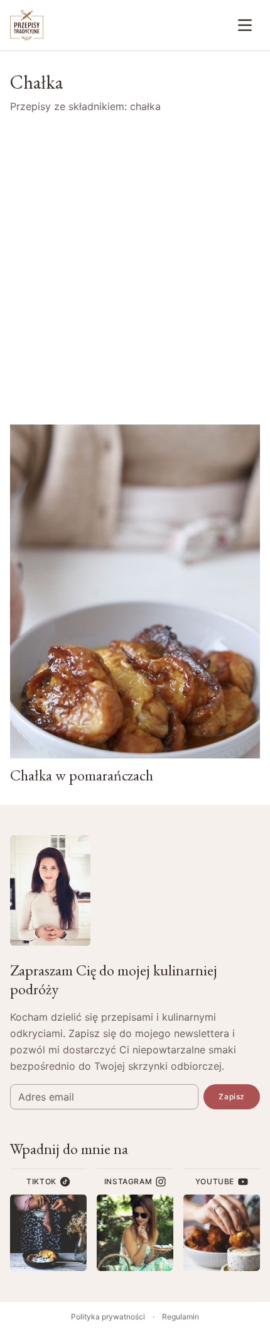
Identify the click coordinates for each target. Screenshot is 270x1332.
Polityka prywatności (108, 1316)
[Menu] (245, 25)
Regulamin (180, 1316)
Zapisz (232, 1096)
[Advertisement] (135, 269)
